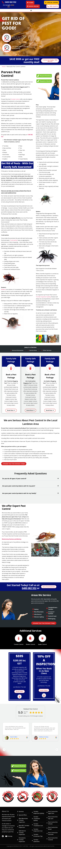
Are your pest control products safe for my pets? (18, 486)
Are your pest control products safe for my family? (19, 493)
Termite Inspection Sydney (43, 297)
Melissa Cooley (14, 737)
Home (3, 66)
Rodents (3, 289)
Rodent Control (30, 644)
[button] (30, 478)
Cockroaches (13, 240)
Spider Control (42, 644)
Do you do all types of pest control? (14, 478)
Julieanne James (44, 737)
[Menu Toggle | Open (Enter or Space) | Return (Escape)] (31, 10)
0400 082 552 (29, 588)
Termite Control (15, 99)
